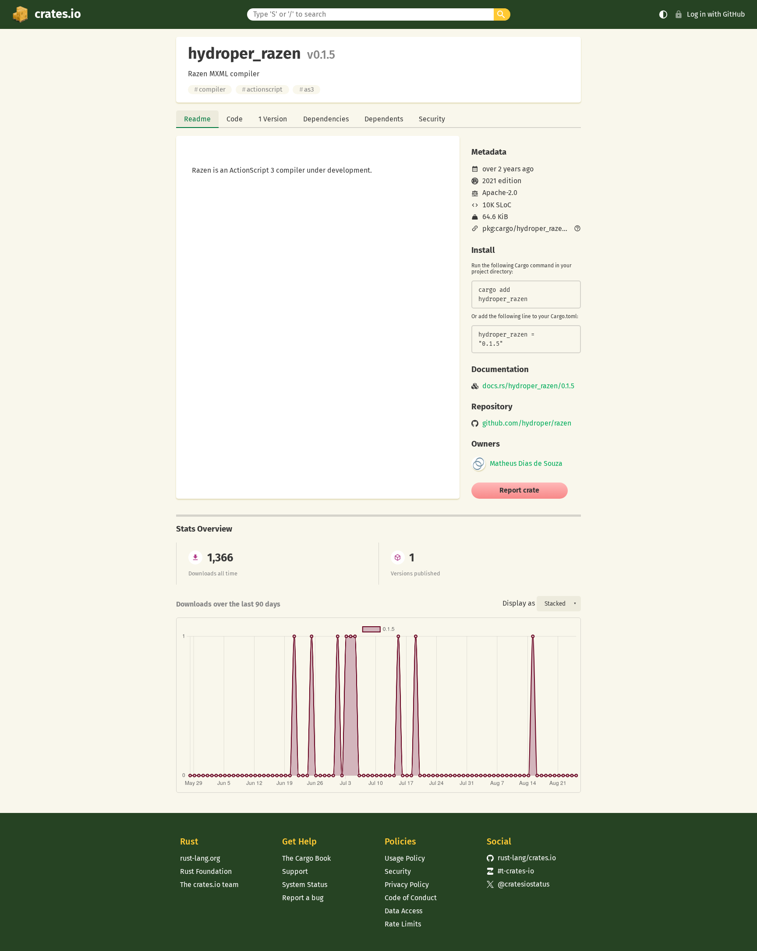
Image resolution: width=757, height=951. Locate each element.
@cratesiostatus (518, 884)
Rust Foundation (206, 871)
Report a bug (302, 898)
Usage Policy (405, 858)
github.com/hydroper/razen (526, 423)
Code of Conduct (411, 898)
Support (295, 871)
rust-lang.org (200, 858)
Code (234, 119)
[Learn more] (577, 229)
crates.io (58, 14)
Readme (197, 119)
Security (432, 119)
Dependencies (326, 119)
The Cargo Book (306, 858)
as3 (306, 89)
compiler (210, 89)
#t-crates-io (510, 871)
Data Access (403, 911)
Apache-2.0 (499, 192)
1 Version (272, 119)
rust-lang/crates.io (521, 858)
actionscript (262, 89)
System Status (304, 884)
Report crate (519, 490)
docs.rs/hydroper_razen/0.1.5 (528, 386)
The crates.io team (209, 884)
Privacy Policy (407, 884)
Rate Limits (403, 924)
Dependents (383, 119)
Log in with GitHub (716, 14)
